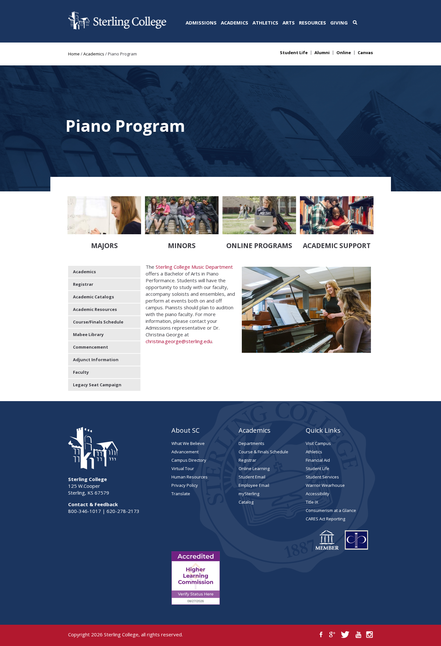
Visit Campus (318, 443)
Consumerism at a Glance (331, 510)
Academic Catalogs (93, 297)
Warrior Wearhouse (325, 485)
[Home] (117, 27)
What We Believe (188, 443)
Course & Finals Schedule (263, 452)
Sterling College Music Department (194, 267)
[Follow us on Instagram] (369, 634)
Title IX (312, 502)
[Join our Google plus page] (332, 634)
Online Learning (254, 468)
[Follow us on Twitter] (345, 634)
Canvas (365, 53)
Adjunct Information (95, 359)
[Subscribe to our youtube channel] (358, 634)
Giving (339, 22)
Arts (288, 22)
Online (343, 53)
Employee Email (254, 485)
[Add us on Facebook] (321, 634)
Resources (312, 22)
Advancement (185, 452)
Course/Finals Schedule (98, 322)
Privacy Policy (184, 485)
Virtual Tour (182, 468)
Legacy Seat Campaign (97, 385)
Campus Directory (188, 460)
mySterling (249, 494)
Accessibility (317, 494)
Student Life (294, 53)
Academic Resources (95, 309)
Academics (234, 22)
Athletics (265, 22)
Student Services (322, 477)
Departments (251, 443)
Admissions (201, 22)
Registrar (83, 284)
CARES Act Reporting (325, 519)
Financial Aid (318, 460)
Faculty (81, 372)
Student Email (252, 477)
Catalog (246, 502)
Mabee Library (88, 334)
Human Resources (189, 477)
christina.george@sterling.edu (179, 341)
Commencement (90, 347)
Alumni (322, 53)
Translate (180, 494)
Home (74, 54)
